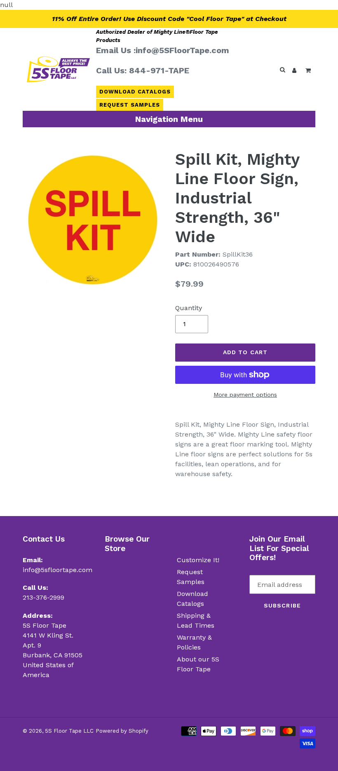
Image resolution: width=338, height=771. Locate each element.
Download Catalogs (135, 92)
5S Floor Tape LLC (69, 731)
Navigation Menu (169, 119)
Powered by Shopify (122, 731)
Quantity (188, 308)
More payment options (245, 394)
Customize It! (198, 560)
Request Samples (129, 105)
